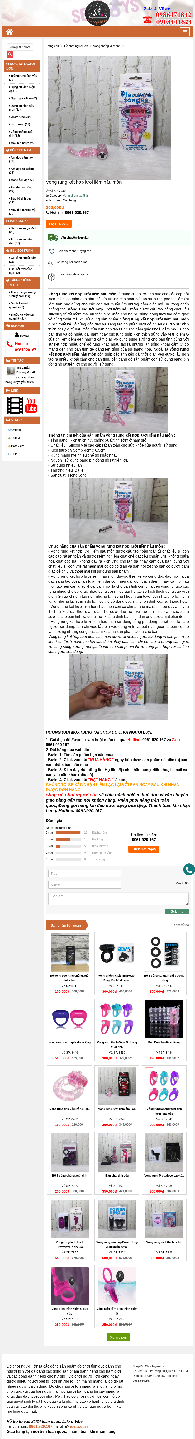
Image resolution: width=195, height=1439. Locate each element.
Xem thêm (118, 1337)
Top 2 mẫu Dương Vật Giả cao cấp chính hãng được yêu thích (21, 375)
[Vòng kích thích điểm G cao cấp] (70, 1286)
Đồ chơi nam (20, 150)
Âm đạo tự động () (20, 189)
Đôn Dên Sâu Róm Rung (164, 1042)
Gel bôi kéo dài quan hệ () (19, 305)
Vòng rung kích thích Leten (164, 1242)
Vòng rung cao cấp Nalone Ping (70, 1042)
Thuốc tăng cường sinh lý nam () (22, 294)
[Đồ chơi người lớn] (97, 13)
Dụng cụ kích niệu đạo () (22, 89)
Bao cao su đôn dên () (20, 241)
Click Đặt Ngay (144, 849)
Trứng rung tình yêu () (23, 77)
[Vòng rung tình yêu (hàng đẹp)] (70, 1086)
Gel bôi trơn (21, 250)
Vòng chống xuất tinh (76, 195)
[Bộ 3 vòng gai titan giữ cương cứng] (164, 952)
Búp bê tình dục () (20, 200)
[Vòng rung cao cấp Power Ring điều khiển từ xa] (117, 1219)
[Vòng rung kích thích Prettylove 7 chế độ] (70, 1219)
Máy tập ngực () (22, 143)
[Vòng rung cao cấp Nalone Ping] (70, 1019)
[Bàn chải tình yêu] (117, 1152)
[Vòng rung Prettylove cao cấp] (164, 1152)
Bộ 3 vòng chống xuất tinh (69, 1175)
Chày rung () (20, 117)
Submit (177, 911)
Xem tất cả (181, 925)
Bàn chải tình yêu (117, 1175)
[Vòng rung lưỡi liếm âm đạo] (117, 1086)
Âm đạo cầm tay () (21, 159)
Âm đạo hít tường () (21, 170)
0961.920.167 (77, 212)
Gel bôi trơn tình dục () (20, 271)
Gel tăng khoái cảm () (23, 259)
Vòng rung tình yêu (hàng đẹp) (69, 1109)
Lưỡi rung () (20, 124)
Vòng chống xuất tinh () (21, 133)
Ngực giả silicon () (23, 98)
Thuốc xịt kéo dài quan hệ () (21, 316)
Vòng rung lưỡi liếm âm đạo (117, 1109)
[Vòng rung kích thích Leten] (164, 1219)
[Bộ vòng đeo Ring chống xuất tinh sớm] (70, 952)
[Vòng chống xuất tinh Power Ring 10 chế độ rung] (117, 952)
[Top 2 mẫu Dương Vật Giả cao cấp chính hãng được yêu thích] (11, 370)
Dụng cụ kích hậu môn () (21, 107)
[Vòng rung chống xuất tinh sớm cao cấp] (164, 1086)
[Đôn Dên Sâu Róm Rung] (164, 1019)
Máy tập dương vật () (22, 211)
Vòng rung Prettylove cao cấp (164, 1175)
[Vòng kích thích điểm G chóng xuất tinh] (117, 1019)
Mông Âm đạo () (22, 180)
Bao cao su (19, 221)
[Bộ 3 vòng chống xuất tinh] (70, 1152)
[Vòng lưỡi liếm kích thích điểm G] (117, 1286)
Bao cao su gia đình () (23, 230)
